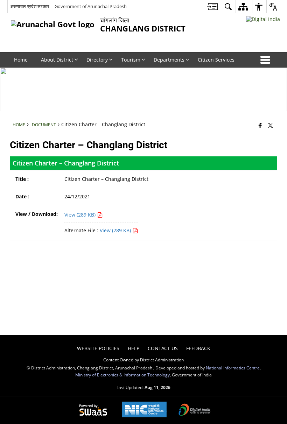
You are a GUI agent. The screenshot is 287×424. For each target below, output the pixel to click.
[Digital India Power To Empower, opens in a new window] (194, 410)
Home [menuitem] (21, 59)
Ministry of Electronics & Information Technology (122, 374)
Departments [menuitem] (169, 59)
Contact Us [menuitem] (163, 348)
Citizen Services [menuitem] (216, 59)
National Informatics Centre (233, 367)
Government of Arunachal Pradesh (91, 6)
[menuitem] (212, 6)
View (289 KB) (80, 214)
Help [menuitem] (133, 348)
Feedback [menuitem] (198, 348)
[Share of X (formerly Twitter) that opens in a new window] (270, 125)
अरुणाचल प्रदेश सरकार (29, 6)
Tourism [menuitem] (130, 59)
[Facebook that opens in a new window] (260, 125)
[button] (266, 59)
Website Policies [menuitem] (98, 348)
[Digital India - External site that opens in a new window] (263, 19)
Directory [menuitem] (97, 59)
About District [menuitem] (57, 59)
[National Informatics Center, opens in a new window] (144, 410)
